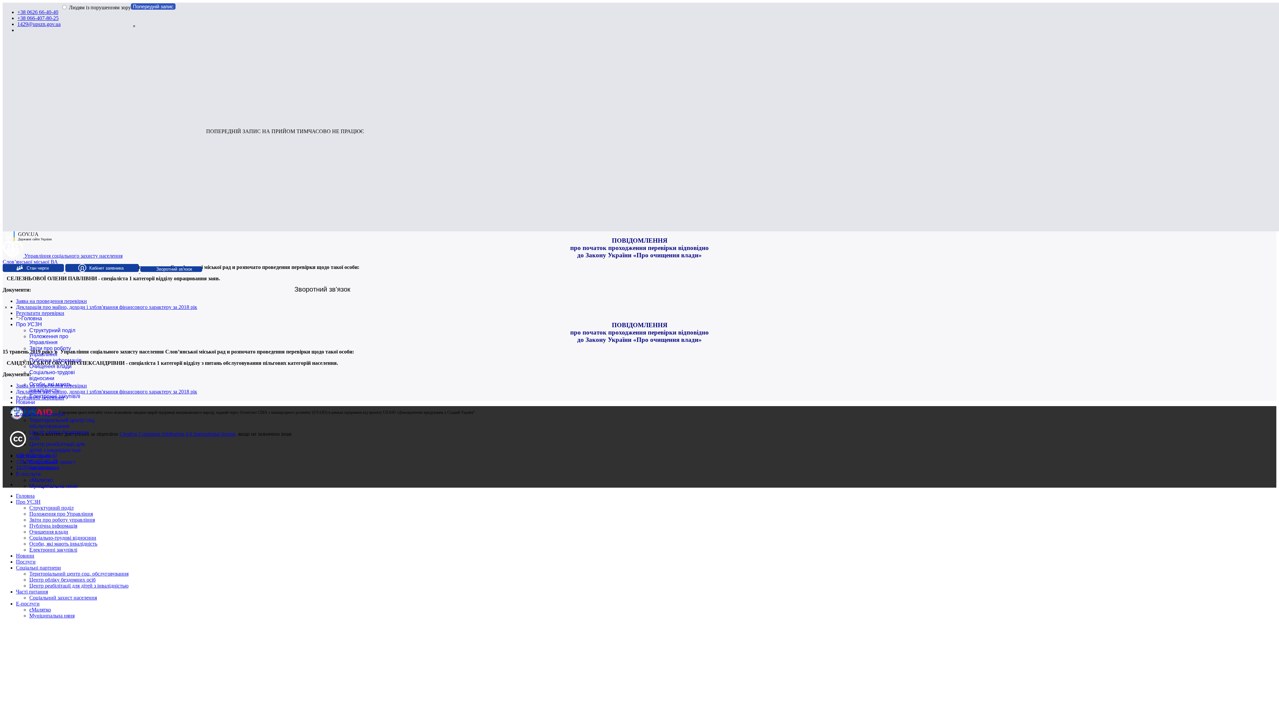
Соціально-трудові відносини (52, 375)
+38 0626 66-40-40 (37, 12)
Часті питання (33, 456)
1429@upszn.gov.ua (39, 24)
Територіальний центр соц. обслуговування (62, 423)
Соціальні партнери (40, 414)
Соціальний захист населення (52, 465)
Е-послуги (28, 474)
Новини (25, 402)
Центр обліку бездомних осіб (62, 580)
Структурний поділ (52, 330)
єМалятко (41, 480)
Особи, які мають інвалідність (50, 387)
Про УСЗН (29, 324)
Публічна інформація (55, 360)
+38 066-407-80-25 (38, 18)
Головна (31, 318)
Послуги (26, 408)
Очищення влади (50, 366)
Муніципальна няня (53, 486)
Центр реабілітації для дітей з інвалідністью (57, 447)
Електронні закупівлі (54, 396)
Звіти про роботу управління (50, 351)
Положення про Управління (48, 339)
